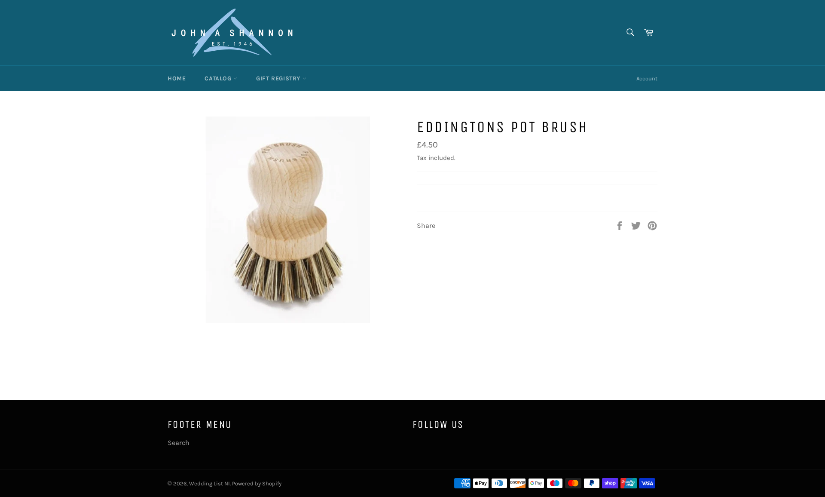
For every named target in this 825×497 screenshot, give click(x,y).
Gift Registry (279, 78)
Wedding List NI (209, 483)
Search (178, 443)
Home (177, 78)
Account (646, 78)
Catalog (219, 78)
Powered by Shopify (256, 483)
